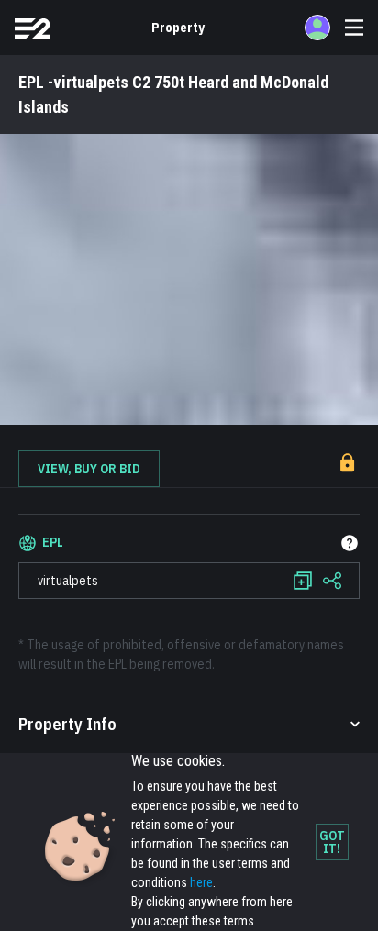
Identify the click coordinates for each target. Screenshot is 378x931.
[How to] (349, 543)
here (201, 882)
